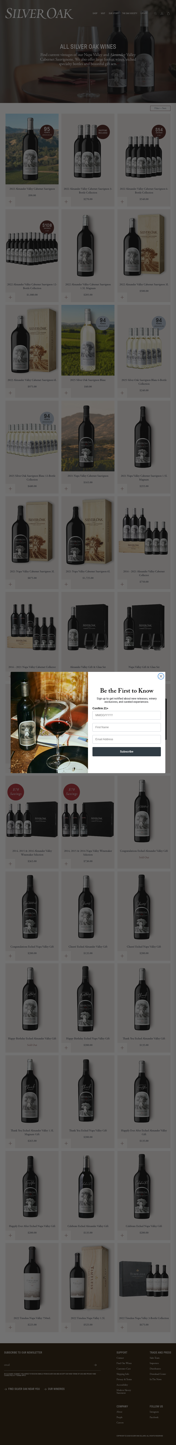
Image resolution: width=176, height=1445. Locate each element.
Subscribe (126, 751)
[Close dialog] (161, 676)
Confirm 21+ (100, 708)
